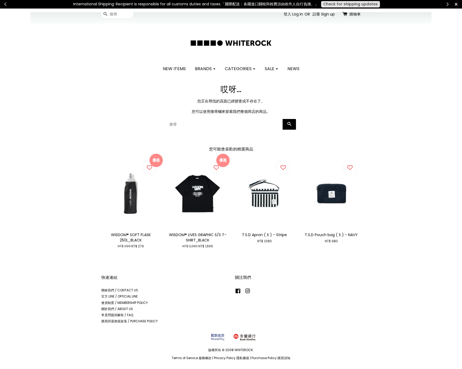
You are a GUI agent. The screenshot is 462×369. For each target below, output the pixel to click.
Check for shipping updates (350, 4)
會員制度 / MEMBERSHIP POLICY (124, 303)
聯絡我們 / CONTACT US (119, 290)
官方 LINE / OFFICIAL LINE (119, 296)
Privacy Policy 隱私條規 (231, 358)
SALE (270, 69)
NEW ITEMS (174, 69)
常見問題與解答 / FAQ (117, 315)
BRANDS (204, 69)
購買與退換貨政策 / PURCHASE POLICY (129, 321)
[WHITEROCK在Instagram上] (248, 292)
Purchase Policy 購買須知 (271, 358)
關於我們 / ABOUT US (117, 309)
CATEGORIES (239, 69)
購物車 (355, 14)
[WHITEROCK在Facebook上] (238, 292)
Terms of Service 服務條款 (191, 358)
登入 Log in (293, 14)
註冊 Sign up (324, 14)
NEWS (293, 69)
